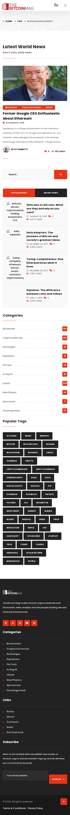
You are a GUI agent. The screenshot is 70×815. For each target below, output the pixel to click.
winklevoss (13, 561)
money (10, 519)
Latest (49, 107)
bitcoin (11, 444)
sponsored (33, 536)
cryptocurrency (45, 469)
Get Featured (15, 732)
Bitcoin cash (30, 444)
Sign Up (56, 779)
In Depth (8, 374)
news (42, 519)
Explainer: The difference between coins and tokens (44, 292)
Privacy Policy (35, 808)
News (10, 727)
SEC (45, 527)
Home (8, 21)
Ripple (31, 527)
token (23, 544)
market (32, 511)
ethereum (12, 494)
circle (49, 452)
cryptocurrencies (17, 469)
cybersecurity (15, 477)
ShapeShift (13, 536)
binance (44, 435)
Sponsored (9, 401)
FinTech (7, 365)
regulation (13, 527)
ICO (26, 502)
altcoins (12, 435)
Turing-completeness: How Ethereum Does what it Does (45, 262)
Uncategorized (11, 410)
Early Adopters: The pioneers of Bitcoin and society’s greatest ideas (43, 236)
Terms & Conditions (14, 808)
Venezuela (12, 552)
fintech (49, 494)
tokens (40, 544)
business (33, 452)
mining (48, 511)
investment (13, 511)
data (47, 477)
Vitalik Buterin (34, 552)
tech (9, 544)
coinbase (12, 460)
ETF (50, 486)
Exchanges (9, 346)
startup (53, 536)
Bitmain (50, 444)
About (10, 716)
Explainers (8, 356)
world (31, 561)
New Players (9, 392)
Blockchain (11, 107)
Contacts (12, 721)
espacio (35, 486)
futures (11, 502)
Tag (19, 21)
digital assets (14, 486)
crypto (29, 460)
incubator (42, 502)
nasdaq (26, 519)
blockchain (13, 452)
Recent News (51, 192)
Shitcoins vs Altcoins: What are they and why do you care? (45, 208)
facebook (31, 494)
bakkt (28, 435)
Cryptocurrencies (31, 107)
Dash (34, 477)
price (56, 519)
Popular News (19, 192)
